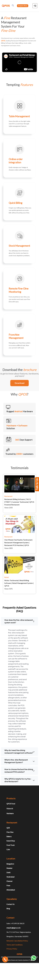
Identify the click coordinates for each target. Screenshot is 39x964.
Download (19, 383)
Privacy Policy (11, 949)
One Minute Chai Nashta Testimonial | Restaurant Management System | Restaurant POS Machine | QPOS (18, 542)
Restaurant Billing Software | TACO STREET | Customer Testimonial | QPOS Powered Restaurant (19, 502)
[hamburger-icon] (34, 5)
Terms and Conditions (14, 945)
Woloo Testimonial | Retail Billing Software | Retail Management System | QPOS (19, 583)
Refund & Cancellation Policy (17, 941)
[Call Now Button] (5, 959)
